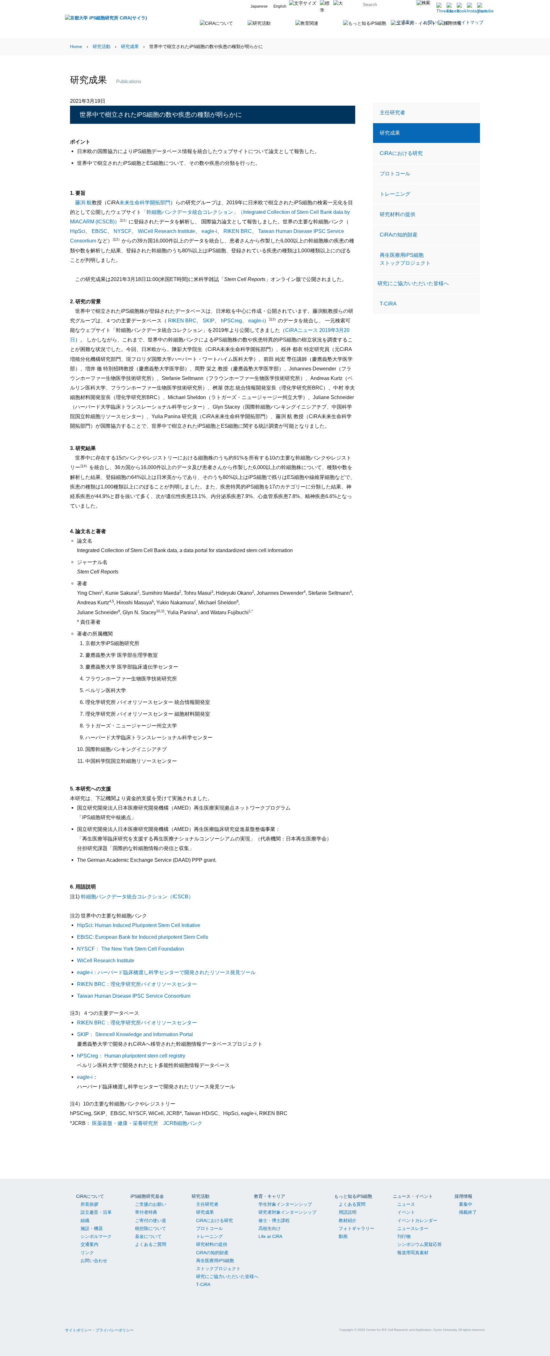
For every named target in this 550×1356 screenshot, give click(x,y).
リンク (87, 1252)
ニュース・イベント (413, 1196)
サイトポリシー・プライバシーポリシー (99, 1330)
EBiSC (99, 231)
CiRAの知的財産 (399, 234)
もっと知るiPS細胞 (353, 1196)
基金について (148, 1236)
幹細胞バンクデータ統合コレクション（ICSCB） (137, 896)
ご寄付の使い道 (150, 1220)
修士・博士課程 (274, 1220)
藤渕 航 (83, 202)
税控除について (150, 1228)
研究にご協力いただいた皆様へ (413, 283)
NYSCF (122, 231)
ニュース (406, 1204)
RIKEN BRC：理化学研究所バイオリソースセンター (137, 984)
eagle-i (209, 231)
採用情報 (463, 1196)
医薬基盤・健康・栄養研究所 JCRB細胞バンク (147, 1123)
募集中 (465, 1204)
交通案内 (89, 1244)
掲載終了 (468, 1212)
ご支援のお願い (150, 1204)
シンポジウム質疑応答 (419, 1244)
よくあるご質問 (150, 1244)
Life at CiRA (270, 1236)
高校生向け (269, 1228)
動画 (343, 1236)
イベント (406, 1212)
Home (76, 46)
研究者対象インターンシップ (287, 1212)
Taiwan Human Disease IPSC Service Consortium (133, 996)
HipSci (77, 231)
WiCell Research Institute (166, 231)
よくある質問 (352, 1204)
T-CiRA (388, 303)
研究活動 (101, 46)
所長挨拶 (89, 1204)
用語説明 (347, 1212)
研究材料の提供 (397, 214)
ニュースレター (412, 1228)
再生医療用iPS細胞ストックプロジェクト (405, 259)
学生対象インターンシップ (285, 1204)
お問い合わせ (94, 1260)
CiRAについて (90, 1196)
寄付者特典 (146, 1212)
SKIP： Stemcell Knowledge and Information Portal (135, 1034)
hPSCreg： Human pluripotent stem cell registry (131, 1055)
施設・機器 (92, 1228)
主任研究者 (392, 112)
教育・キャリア (269, 1196)
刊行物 (404, 1236)
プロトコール (395, 173)
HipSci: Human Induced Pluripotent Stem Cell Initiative (138, 925)
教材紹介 (347, 1220)
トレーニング (395, 194)
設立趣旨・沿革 (96, 1212)
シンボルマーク (96, 1236)
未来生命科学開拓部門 (144, 202)
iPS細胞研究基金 (147, 1196)
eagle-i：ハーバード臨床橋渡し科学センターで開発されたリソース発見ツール (166, 972)
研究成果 (130, 46)
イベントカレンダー (417, 1220)
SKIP (209, 320)
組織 (85, 1220)
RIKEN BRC (237, 231)
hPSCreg (231, 320)
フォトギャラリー (356, 1228)
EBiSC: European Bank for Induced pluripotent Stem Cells (142, 937)
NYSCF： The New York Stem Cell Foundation (130, 949)
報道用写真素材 (412, 1252)
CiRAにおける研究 (401, 153)
